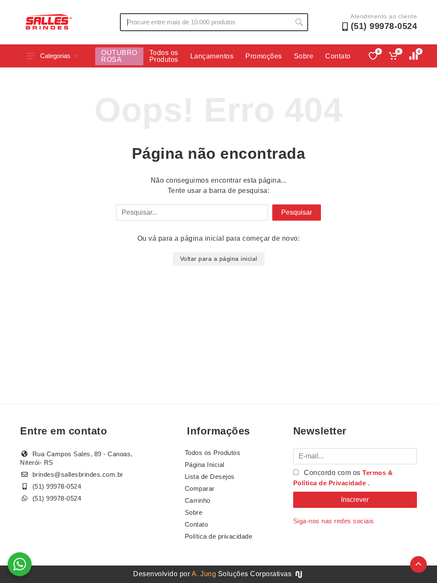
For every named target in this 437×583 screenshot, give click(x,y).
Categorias (55, 55)
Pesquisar (296, 212)
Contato (338, 56)
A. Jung (204, 573)
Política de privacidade (219, 536)
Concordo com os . (343, 478)
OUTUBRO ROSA (119, 56)
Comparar (200, 488)
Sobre (304, 56)
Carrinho (197, 500)
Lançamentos (212, 56)
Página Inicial (204, 464)
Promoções (263, 56)
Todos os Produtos (163, 56)
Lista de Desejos (210, 476)
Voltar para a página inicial (218, 258)
